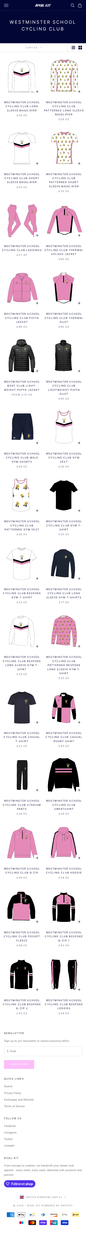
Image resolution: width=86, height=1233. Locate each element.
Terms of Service (14, 1106)
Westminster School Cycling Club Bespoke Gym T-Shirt (22, 593)
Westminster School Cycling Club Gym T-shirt (64, 525)
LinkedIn (9, 1146)
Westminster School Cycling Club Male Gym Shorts (22, 457)
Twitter (8, 1139)
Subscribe (19, 1064)
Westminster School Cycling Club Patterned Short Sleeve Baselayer (64, 180)
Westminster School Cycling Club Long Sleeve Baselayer (22, 106)
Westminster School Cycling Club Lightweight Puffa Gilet (64, 387)
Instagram (10, 1132)
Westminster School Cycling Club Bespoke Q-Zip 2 (22, 1004)
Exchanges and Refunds (19, 1100)
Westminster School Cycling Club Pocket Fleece (22, 936)
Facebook (10, 1126)
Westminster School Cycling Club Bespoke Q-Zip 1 (64, 936)
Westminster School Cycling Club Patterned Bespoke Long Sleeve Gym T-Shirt (64, 665)
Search (8, 1086)
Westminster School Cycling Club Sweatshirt (64, 804)
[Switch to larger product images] (73, 47)
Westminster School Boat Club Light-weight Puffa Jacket (22, 385)
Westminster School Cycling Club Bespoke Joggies (64, 1004)
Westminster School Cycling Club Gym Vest (64, 457)
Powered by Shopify (57, 1205)
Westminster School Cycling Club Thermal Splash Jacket (64, 250)
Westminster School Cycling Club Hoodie (64, 870)
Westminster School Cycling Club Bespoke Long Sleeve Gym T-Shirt (22, 663)
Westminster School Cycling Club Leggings (22, 248)
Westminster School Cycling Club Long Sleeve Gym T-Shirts (64, 593)
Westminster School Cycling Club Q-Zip (22, 870)
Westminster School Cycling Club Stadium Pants (22, 804)
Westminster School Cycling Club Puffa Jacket (22, 317)
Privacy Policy (12, 1093)
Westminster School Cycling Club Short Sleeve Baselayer (22, 178)
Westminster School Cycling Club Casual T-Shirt (22, 737)
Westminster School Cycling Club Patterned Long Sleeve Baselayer (64, 108)
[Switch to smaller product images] (80, 47)
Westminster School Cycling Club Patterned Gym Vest (22, 525)
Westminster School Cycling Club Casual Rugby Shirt (64, 737)
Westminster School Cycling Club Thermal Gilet (64, 317)
